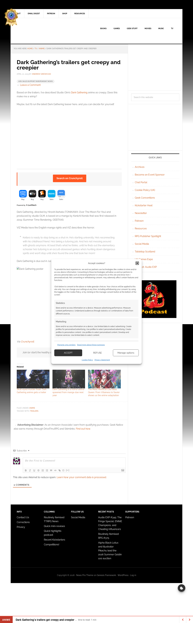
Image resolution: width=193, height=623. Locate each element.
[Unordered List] (47, 470)
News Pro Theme (84, 575)
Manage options (125, 352)
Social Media (142, 243)
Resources (141, 228)
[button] (137, 263)
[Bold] (26, 470)
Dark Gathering (79, 92)
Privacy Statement (102, 360)
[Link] (59, 470)
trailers (34, 411)
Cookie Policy (87, 360)
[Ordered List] (43, 470)
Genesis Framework (106, 575)
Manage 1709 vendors (66, 345)
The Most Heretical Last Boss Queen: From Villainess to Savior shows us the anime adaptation (104, 392)
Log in (133, 575)
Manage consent (181, 588)
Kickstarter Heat (143, 205)
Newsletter (141, 213)
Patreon (139, 220)
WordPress (123, 575)
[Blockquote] (51, 470)
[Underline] (34, 470)
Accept (68, 352)
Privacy (21, 527)
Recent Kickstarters (55, 539)
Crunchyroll (27, 341)
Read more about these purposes (91, 345)
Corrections (23, 522)
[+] (67, 470)
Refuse (97, 352)
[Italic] (30, 470)
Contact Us (23, 517)
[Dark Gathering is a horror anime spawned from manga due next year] (68, 379)
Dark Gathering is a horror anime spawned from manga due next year (68, 392)
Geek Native (36, 31)
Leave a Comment (30, 85)
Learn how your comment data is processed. (82, 477)
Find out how (83, 428)
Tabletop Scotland (145, 251)
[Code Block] (55, 470)
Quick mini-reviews (54, 526)
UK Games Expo (144, 259)
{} (63, 470)
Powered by (21, 205)
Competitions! (51, 544)
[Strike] (38, 470)
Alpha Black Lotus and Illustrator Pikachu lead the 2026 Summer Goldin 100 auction (110, 550)
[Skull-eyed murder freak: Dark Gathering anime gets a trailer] (33, 379)
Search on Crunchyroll (70, 178)
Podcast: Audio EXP (146, 267)
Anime (32, 408)
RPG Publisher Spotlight (148, 236)
